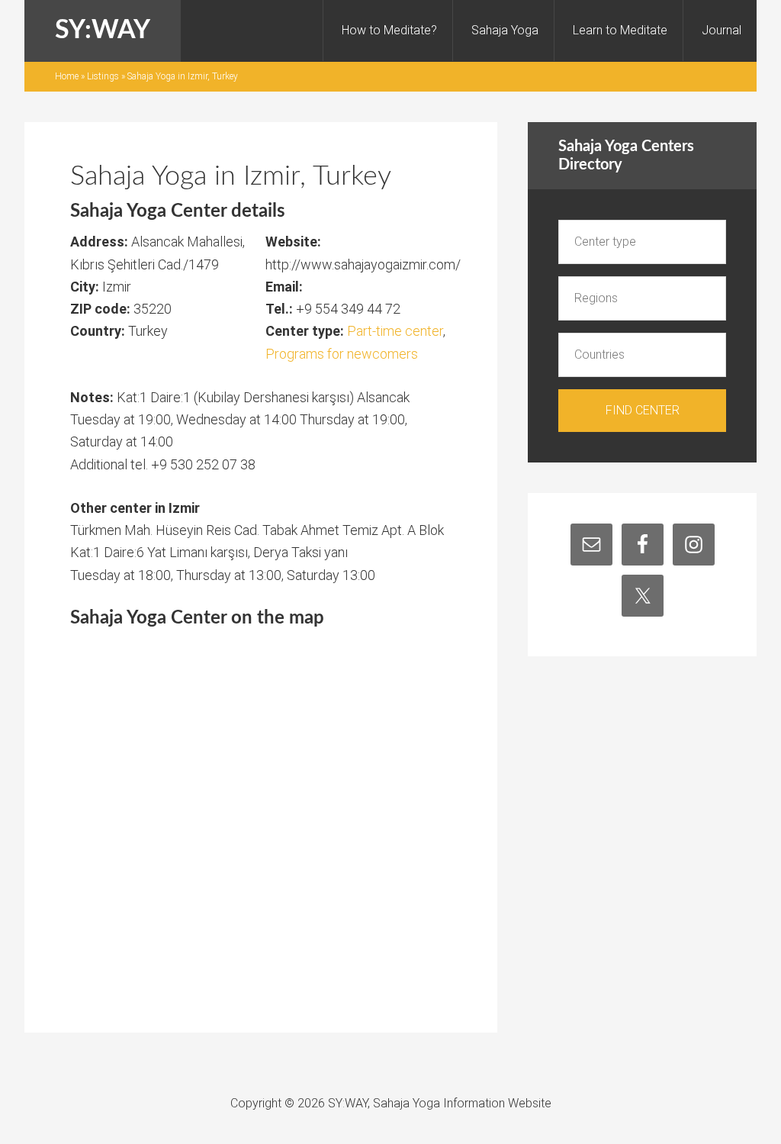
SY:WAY (102, 31)
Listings (103, 76)
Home (67, 76)
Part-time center (395, 331)
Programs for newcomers (341, 354)
